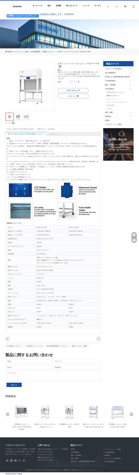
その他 (109, 109)
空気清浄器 (110, 105)
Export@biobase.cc (46, 457)
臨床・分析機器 (110, 85)
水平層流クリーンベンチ (34, 346)
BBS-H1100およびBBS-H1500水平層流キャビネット (26, 134)
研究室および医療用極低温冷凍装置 (117, 77)
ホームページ (37, 5)
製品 (49, 5)
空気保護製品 (109, 89)
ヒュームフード (112, 99)
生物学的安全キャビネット (116, 92)
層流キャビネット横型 (79, 346)
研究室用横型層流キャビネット (57, 346)
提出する (14, 385)
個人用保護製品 (110, 73)
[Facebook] (7, 460)
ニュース (86, 5)
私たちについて (72, 5)
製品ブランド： (43, 129)
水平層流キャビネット (14, 346)
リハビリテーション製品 (113, 124)
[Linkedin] (11, 460)
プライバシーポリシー (90, 470)
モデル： (10, 129)
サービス (97, 5)
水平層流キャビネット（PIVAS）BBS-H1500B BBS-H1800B (21, 426)
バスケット (72, 96)
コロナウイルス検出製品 (113, 69)
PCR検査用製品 (110, 81)
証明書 (58, 5)
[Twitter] (19, 460)
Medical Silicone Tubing (13, 474)
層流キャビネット (113, 96)
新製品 (107, 120)
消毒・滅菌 (109, 112)
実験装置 (108, 116)
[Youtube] (15, 460)
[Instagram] (24, 460)
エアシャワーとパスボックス (117, 102)
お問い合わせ (71, 90)
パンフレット (52, 134)
